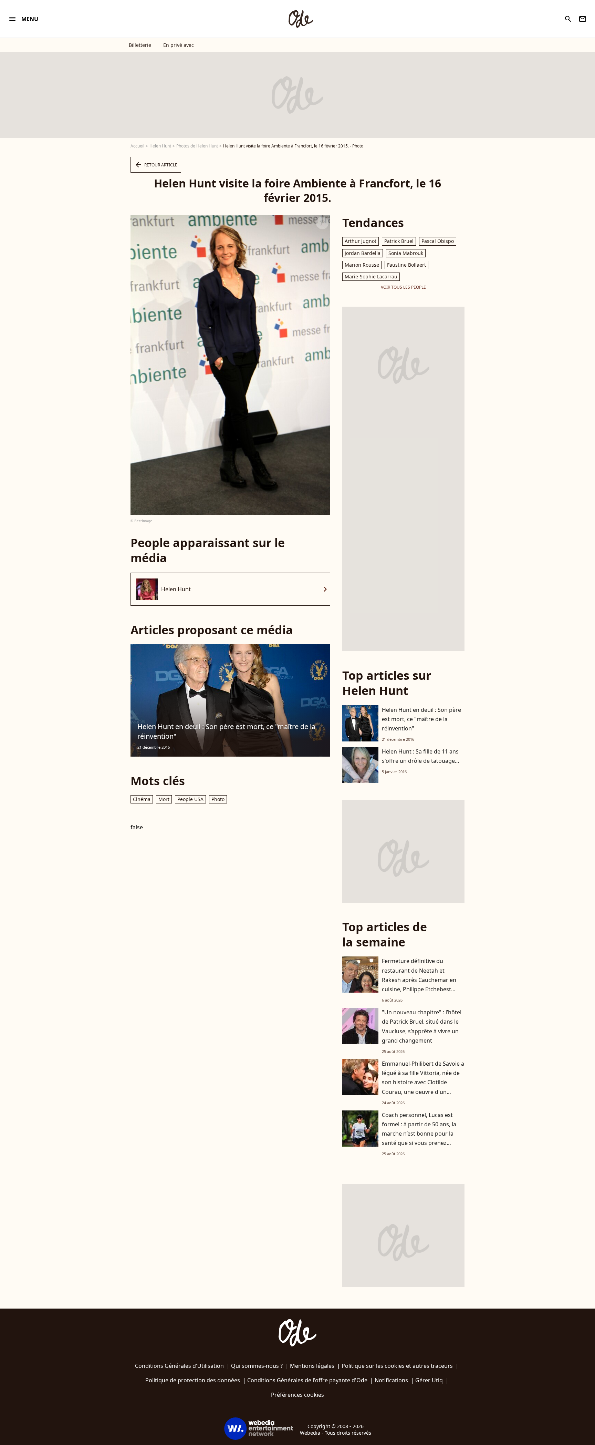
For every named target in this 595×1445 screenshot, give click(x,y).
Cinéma (141, 799)
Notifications (391, 1380)
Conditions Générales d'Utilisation (179, 1366)
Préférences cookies (297, 1394)
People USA (190, 799)
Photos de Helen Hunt (197, 146)
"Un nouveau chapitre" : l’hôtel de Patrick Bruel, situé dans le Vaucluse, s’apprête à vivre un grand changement (421, 1026)
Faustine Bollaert (406, 265)
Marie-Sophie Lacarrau (371, 276)
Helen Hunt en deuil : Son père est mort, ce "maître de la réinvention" (226, 731)
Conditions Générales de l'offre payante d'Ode (307, 1380)
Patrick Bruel (399, 241)
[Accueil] (300, 19)
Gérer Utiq (429, 1380)
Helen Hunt (160, 146)
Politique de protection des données (192, 1380)
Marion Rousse (362, 265)
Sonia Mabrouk (405, 253)
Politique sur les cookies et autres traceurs (397, 1366)
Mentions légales (312, 1366)
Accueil (137, 146)
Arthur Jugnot (360, 241)
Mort (163, 799)
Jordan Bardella (362, 253)
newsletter (582, 19)
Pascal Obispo (437, 241)
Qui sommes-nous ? (257, 1366)
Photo (218, 799)
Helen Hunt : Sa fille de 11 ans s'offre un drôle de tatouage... (420, 756)
